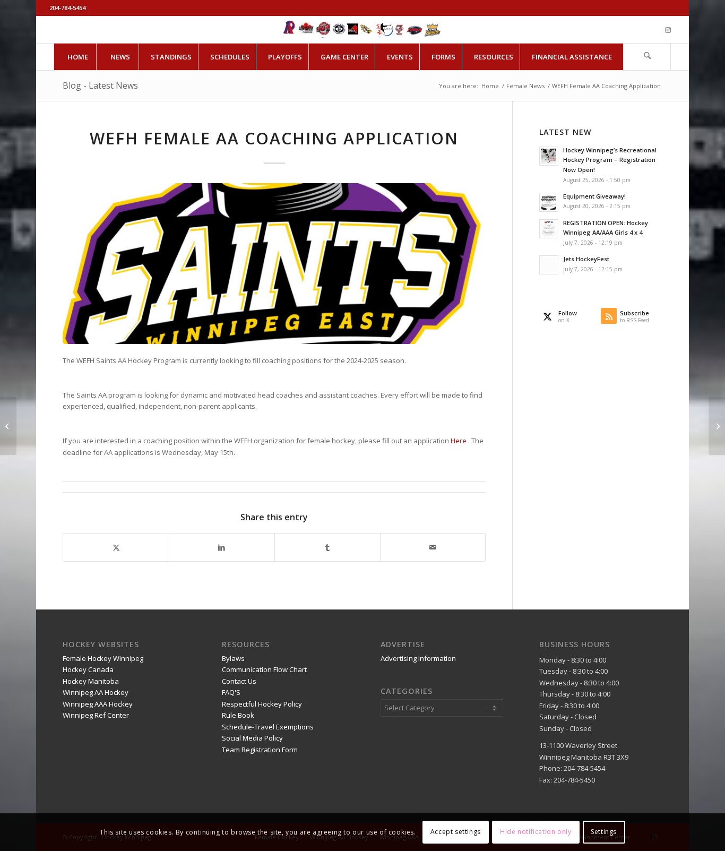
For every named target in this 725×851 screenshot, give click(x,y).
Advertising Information (418, 658)
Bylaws (233, 658)
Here (459, 440)
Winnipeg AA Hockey (95, 692)
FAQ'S (231, 692)
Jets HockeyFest (586, 259)
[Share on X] (116, 547)
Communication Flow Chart (264, 669)
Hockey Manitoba (91, 681)
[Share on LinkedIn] (221, 547)
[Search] (647, 57)
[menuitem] (77, 57)
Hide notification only (535, 832)
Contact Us (239, 681)
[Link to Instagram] (668, 30)
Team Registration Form (260, 749)
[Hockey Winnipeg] (362, 29)
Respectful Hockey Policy (262, 704)
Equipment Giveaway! (594, 196)
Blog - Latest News (100, 85)
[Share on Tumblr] (327, 547)
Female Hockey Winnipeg (103, 658)
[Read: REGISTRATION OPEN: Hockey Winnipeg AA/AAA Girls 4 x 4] (548, 228)
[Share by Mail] (433, 547)
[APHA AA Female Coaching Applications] (8, 426)
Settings (604, 832)
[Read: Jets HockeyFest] (548, 264)
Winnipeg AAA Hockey (98, 704)
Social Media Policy (252, 738)
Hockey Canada (88, 669)
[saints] (274, 263)
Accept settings (455, 832)
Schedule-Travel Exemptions (268, 727)
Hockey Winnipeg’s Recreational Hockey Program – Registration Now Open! (610, 160)
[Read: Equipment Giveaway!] (548, 202)
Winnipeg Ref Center (96, 715)
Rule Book (238, 715)
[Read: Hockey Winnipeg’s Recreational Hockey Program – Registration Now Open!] (548, 156)
